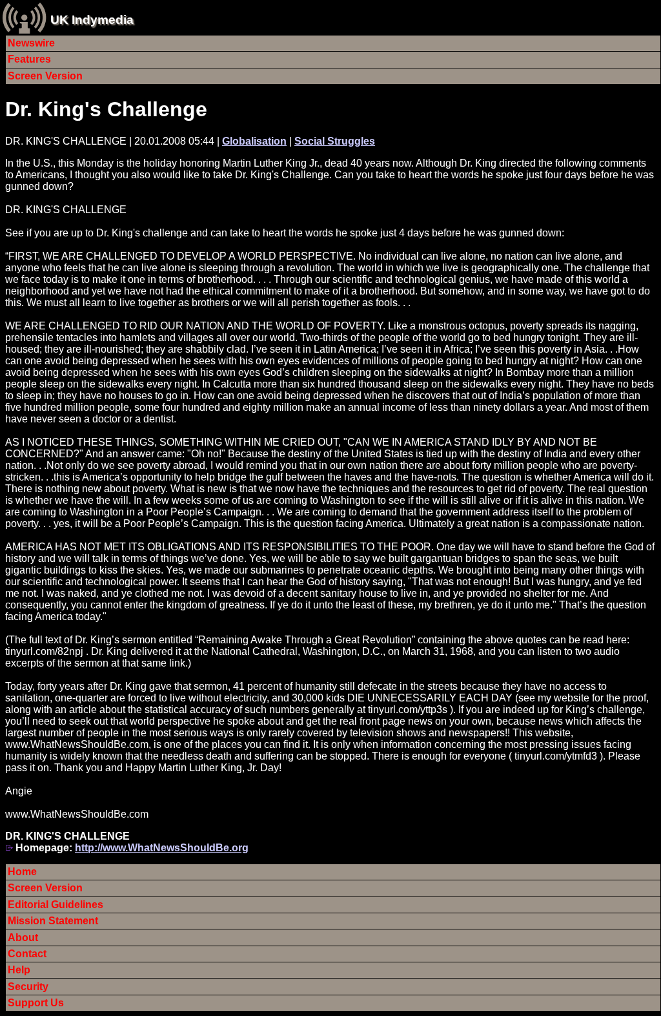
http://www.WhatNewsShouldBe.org (162, 847)
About (23, 937)
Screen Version (45, 75)
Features (29, 59)
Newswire (31, 42)
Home (22, 871)
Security (28, 986)
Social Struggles (334, 141)
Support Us (36, 1002)
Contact (27, 953)
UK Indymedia (92, 19)
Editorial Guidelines (55, 904)
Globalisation (254, 141)
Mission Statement (53, 920)
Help (19, 969)
